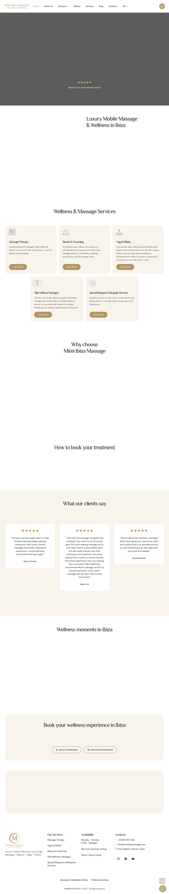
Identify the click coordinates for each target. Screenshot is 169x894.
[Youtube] (133, 859)
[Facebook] (125, 859)
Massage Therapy (55, 839)
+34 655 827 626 (126, 839)
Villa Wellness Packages (59, 856)
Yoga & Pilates (54, 845)
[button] (67, 6)
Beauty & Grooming (56, 851)
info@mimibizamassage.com (131, 844)
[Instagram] (118, 859)
